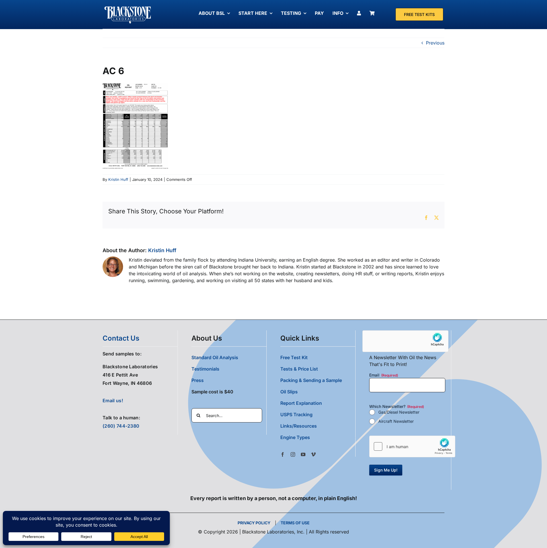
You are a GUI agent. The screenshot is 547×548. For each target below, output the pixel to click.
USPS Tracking (296, 414)
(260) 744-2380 (121, 426)
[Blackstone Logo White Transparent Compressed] (128, 6)
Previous (435, 43)
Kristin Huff (118, 179)
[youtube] (303, 454)
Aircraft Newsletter (396, 421)
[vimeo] (313, 454)
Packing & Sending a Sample (311, 380)
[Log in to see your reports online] (360, 13)
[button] (317, 437)
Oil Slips (289, 392)
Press (197, 380)
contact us (121, 338)
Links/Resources (298, 426)
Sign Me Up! (385, 470)
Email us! (113, 400)
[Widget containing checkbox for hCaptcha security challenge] (412, 446)
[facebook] (282, 454)
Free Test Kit (294, 357)
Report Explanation (301, 403)
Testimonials (205, 369)
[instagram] (293, 454)
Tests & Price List (299, 369)
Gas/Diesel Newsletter (398, 412)
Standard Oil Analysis (214, 357)
